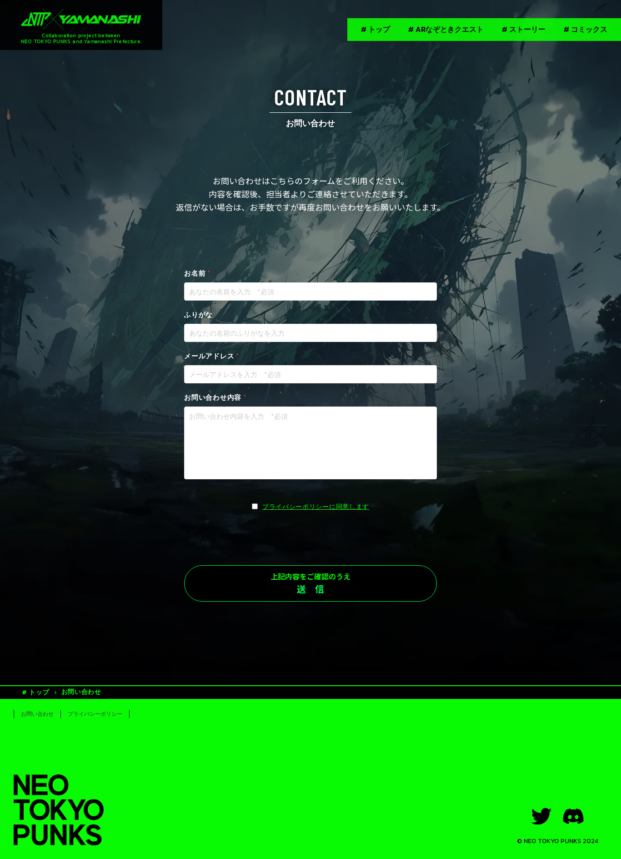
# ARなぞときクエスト (446, 29)
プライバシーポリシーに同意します (315, 506)
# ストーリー (524, 29)
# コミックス (585, 29)
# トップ (375, 29)
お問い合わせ (81, 692)
